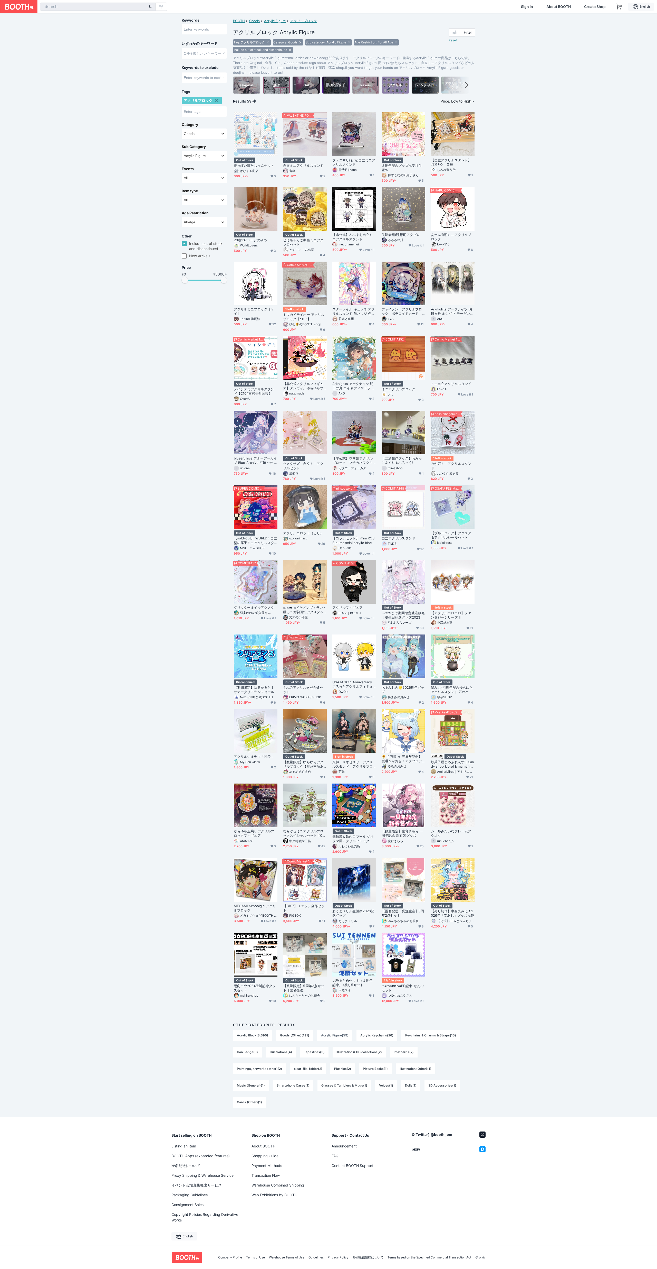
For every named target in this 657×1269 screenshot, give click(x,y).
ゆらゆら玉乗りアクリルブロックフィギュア (254, 833)
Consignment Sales (187, 1204)
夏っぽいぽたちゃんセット (254, 165)
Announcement (344, 1146)
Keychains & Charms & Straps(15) (430, 1035)
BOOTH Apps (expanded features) (200, 1156)
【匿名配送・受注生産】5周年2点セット (403, 913)
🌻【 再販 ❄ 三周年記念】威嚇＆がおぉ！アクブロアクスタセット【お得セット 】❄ (402, 759)
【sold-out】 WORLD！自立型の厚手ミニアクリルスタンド (255, 540)
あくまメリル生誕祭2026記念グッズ (353, 913)
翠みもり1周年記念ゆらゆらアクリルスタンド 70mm (452, 689)
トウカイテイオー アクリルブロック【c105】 (303, 316)
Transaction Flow (266, 1175)
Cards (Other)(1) (249, 1102)
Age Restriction (195, 213)
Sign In (527, 6)
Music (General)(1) (251, 1085)
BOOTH (239, 21)
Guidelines (316, 1257)
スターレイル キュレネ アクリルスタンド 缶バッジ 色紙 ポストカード (353, 311)
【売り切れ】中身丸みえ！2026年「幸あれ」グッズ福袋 (452, 913)
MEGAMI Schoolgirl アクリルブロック (255, 908)
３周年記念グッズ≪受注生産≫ (402, 167)
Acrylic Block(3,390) (252, 1035)
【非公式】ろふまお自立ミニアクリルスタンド (352, 237)
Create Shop (595, 6)
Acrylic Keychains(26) (376, 1035)
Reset (453, 40)
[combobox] (98, 7)
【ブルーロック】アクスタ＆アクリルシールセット (451, 535)
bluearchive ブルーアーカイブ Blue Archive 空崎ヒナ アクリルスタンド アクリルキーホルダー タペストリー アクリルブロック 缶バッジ (255, 460)
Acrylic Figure (275, 21)
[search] (150, 7)
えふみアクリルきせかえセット (303, 689)
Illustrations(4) (281, 1052)
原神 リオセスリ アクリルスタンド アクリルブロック (352, 764)
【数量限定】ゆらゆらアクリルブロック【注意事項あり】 (303, 764)
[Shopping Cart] (619, 6)
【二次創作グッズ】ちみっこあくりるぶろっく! (402, 460)
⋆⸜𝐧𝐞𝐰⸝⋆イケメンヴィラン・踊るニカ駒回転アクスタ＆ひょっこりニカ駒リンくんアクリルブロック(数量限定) (304, 609)
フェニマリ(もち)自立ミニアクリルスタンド (353, 162)
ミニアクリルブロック (398, 389)
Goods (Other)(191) (294, 1035)
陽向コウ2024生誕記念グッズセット (255, 988)
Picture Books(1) (375, 1069)
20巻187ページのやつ (250, 240)
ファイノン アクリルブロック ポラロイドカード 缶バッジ (402, 311)
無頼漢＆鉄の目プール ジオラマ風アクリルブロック (353, 838)
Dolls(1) (411, 1085)
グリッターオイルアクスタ (254, 607)
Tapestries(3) (314, 1052)
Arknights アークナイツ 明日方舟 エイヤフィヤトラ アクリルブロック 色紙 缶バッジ (353, 386)
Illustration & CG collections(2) (359, 1052)
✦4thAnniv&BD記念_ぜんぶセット (403, 988)
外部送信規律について (368, 1257)
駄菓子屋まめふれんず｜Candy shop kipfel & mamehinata (452, 764)
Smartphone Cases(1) (293, 1085)
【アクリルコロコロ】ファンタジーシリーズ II (451, 615)
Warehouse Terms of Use (286, 1257)
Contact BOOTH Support (352, 1165)
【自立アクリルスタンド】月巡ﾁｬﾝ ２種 (451, 162)
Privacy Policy (338, 1257)
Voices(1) (386, 1085)
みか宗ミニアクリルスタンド (451, 466)
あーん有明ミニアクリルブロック (451, 237)
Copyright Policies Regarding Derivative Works (204, 1217)
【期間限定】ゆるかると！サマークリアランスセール (254, 689)
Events (188, 169)
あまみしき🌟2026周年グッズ (403, 689)
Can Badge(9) (247, 1052)
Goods (254, 21)
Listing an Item (183, 1146)
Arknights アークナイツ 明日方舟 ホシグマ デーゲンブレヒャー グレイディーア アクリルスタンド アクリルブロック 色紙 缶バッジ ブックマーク (452, 311)
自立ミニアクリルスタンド (303, 165)
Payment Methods (267, 1165)
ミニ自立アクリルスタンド (451, 384)
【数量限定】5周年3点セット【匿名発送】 (303, 988)
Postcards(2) (404, 1052)
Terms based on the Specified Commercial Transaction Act (429, 1257)
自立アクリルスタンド (398, 538)
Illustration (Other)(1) (415, 1069)
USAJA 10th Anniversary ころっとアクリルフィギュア (352, 684)
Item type (190, 191)
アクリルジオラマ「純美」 (254, 757)
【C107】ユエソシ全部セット (303, 908)
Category (190, 124)
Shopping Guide (265, 1156)
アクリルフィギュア (347, 607)
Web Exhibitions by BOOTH (274, 1195)
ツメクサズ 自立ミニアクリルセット (303, 466)
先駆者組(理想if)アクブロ (401, 235)
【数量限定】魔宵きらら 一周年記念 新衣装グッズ (402, 833)
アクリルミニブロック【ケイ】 (254, 311)
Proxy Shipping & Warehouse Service (202, 1175)
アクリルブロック (303, 21)
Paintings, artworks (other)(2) (259, 1069)
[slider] (185, 280)
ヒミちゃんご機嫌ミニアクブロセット (303, 242)
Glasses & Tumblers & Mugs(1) (344, 1085)
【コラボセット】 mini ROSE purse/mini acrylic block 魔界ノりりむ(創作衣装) (353, 540)
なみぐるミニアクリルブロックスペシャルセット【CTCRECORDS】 (303, 833)
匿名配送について (185, 1165)
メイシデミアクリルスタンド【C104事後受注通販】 (254, 391)
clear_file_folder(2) (308, 1069)
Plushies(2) (342, 1069)
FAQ (335, 1156)
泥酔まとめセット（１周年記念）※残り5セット (352, 982)
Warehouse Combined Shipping (278, 1185)
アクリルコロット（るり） (303, 533)
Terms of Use (255, 1257)
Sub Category (194, 147)
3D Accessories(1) (442, 1085)
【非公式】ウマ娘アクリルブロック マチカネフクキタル (352, 460)
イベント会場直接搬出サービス (196, 1185)
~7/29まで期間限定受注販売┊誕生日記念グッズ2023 (403, 615)
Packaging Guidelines (189, 1195)
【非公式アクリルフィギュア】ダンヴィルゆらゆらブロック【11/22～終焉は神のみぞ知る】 (304, 386)
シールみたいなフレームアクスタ (451, 833)
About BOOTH (558, 6)
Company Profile (230, 1257)
